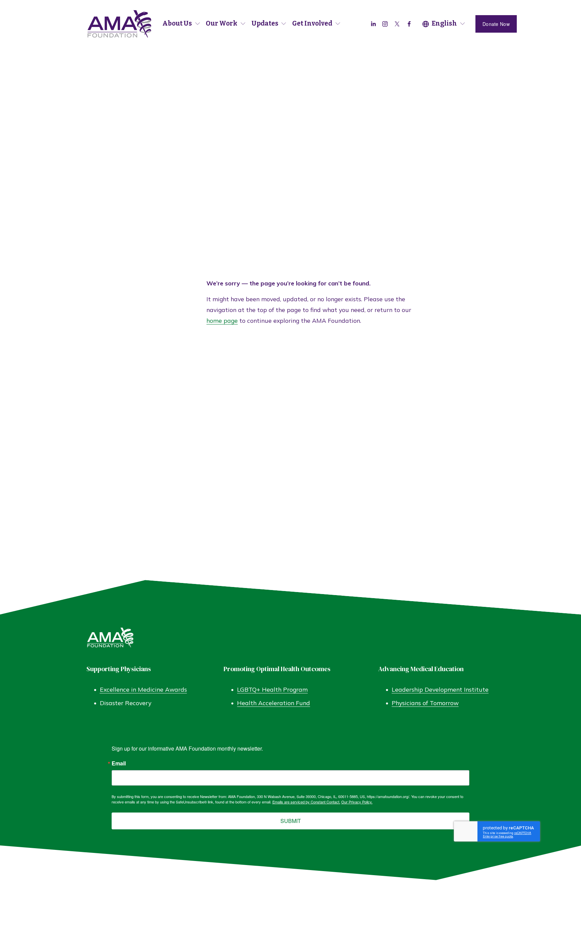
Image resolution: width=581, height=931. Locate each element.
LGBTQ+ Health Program (272, 689)
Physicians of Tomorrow (425, 702)
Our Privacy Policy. (357, 801)
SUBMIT (290, 821)
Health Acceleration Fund (273, 702)
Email (119, 763)
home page (222, 320)
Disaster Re (116, 702)
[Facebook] (409, 24)
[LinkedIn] (373, 24)
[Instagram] (385, 24)
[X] (397, 24)
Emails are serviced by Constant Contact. (306, 801)
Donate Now (496, 24)
